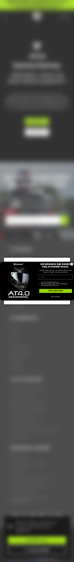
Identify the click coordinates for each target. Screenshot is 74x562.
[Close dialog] (71, 264)
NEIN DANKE (55, 296)
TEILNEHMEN (55, 291)
